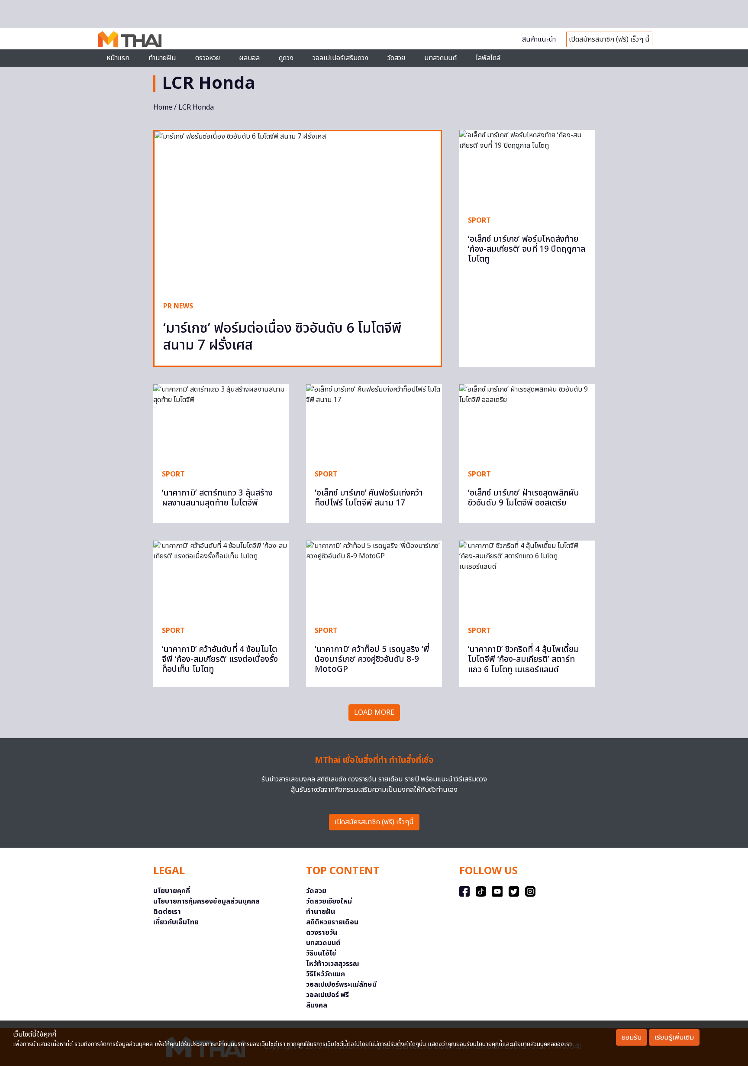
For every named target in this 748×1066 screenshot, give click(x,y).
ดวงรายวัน (321, 932)
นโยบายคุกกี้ (171, 891)
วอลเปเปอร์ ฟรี (327, 995)
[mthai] (129, 38)
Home (162, 107)
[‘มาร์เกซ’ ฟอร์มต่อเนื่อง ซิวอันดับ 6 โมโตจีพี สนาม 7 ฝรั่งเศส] (298, 211)
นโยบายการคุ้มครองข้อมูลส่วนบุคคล (206, 901)
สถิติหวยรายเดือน (332, 922)
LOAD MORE (374, 712)
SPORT (479, 220)
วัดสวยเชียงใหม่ (329, 901)
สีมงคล (316, 1005)
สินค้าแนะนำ (539, 39)
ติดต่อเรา (167, 912)
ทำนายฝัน (162, 58)
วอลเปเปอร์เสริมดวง (340, 58)
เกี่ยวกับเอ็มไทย (176, 922)
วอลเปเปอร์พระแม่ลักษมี (341, 984)
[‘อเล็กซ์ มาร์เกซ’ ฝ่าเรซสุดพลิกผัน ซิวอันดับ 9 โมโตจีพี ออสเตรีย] (527, 422)
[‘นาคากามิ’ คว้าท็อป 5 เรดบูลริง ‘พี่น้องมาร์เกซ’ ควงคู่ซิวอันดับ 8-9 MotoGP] (374, 579)
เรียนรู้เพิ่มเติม (674, 1037)
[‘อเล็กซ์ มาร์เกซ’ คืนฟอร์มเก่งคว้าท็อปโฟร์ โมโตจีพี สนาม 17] (374, 422)
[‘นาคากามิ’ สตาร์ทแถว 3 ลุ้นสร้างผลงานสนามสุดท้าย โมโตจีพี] (221, 422)
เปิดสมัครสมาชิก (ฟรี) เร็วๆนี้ (374, 822)
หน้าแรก (117, 58)
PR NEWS (178, 306)
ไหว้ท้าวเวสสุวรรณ (332, 964)
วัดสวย (396, 58)
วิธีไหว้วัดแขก (325, 974)
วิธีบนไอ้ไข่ (321, 953)
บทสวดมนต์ (440, 58)
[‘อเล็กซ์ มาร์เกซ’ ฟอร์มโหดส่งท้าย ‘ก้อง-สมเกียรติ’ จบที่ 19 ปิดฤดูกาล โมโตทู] (527, 168)
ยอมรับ (632, 1037)
